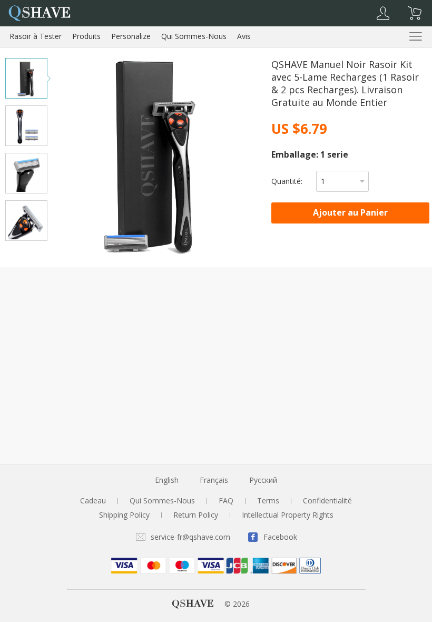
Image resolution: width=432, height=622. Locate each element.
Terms (268, 500)
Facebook (280, 537)
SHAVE (39, 12)
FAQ (226, 500)
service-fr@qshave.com (190, 537)
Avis (244, 36)
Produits (86, 36)
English (167, 480)
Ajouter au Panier (350, 212)
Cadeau (93, 500)
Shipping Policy (124, 515)
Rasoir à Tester (35, 36)
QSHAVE (193, 604)
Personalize (131, 36)
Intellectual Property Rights (287, 515)
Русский (263, 480)
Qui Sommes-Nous (194, 36)
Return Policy (195, 515)
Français (214, 480)
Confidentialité (327, 500)
